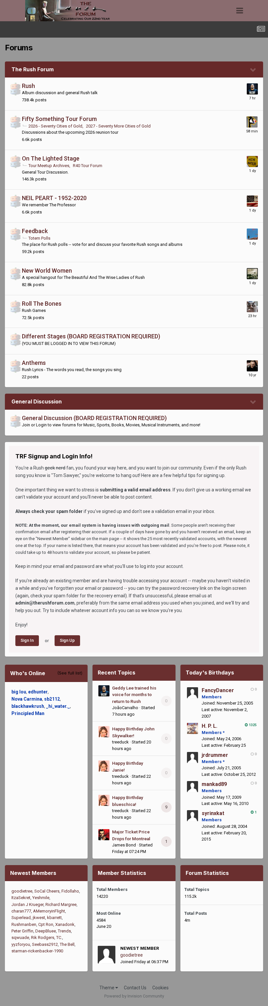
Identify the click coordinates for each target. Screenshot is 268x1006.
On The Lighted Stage (50, 158)
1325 (252, 725)
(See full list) (69, 672)
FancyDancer (218, 690)
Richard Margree (60, 904)
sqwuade (20, 937)
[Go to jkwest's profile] (252, 234)
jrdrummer (215, 755)
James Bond (124, 845)
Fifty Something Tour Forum (59, 118)
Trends (64, 931)
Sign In (27, 640)
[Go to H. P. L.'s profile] (192, 728)
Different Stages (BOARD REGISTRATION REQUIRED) (91, 336)
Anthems (34, 362)
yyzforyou (20, 944)
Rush (28, 85)
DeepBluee (45, 931)
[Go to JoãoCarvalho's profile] (252, 88)
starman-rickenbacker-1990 (37, 950)
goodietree (21, 891)
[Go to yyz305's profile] (252, 306)
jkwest (39, 917)
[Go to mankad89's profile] (192, 786)
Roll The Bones (41, 303)
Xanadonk (65, 924)
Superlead (21, 917)
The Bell (67, 944)
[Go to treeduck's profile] (103, 731)
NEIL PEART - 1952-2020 (54, 198)
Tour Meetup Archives (48, 165)
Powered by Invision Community (134, 996)
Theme (107, 987)
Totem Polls (39, 238)
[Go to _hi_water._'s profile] (252, 161)
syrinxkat (213, 813)
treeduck (120, 742)
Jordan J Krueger (27, 904)
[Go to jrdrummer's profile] (192, 757)
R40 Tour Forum (87, 165)
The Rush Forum (32, 69)
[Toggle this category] (253, 70)
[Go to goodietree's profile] (106, 954)
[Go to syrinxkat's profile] (192, 815)
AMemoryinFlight (49, 911)
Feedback (35, 231)
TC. (59, 937)
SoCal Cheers (46, 891)
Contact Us (135, 987)
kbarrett (54, 917)
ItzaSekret (20, 897)
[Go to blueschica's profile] (252, 122)
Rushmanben (23, 924)
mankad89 (214, 784)
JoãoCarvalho (125, 707)
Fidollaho (70, 891)
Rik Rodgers (42, 937)
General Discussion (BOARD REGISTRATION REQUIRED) (94, 418)
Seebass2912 (45, 944)
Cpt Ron (45, 924)
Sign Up (67, 640)
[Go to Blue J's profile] (252, 201)
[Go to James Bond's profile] (103, 834)
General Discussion (36, 401)
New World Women (47, 270)
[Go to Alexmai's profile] (252, 273)
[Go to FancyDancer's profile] (192, 692)
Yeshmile (40, 897)
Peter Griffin (22, 931)
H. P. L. (209, 726)
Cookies (160, 987)
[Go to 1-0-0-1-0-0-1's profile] (252, 365)
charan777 (21, 911)
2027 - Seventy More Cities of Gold (118, 126)
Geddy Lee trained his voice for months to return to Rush (134, 694)
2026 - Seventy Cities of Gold (55, 126)
